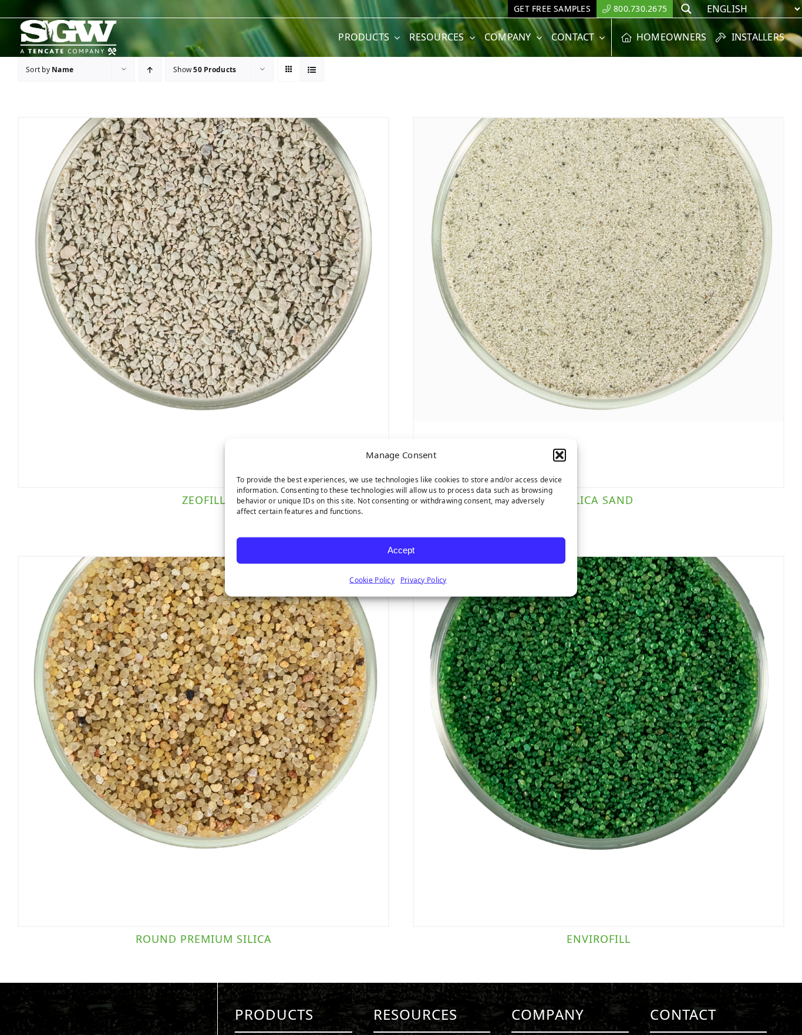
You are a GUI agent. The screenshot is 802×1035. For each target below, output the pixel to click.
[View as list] (312, 69)
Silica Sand (598, 500)
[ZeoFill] (203, 302)
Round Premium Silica (204, 939)
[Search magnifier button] (686, 9)
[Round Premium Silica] (203, 741)
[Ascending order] (150, 70)
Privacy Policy (423, 579)
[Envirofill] (598, 741)
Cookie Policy (372, 579)
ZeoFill (203, 500)
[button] (559, 455)
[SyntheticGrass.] (68, 23)
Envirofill (599, 939)
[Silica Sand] (598, 302)
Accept (401, 550)
